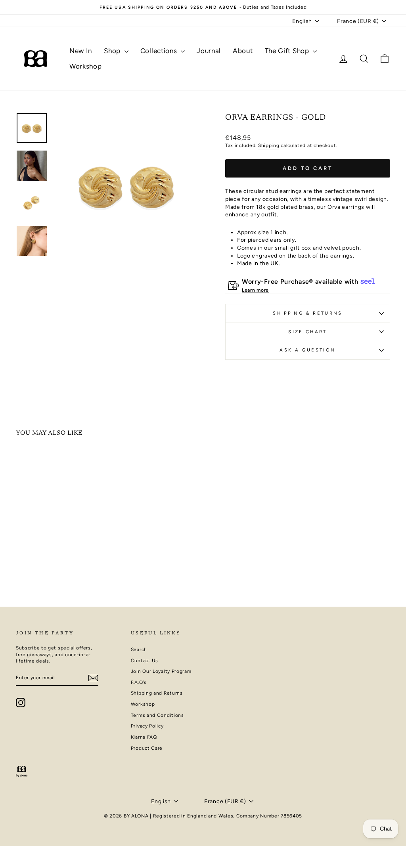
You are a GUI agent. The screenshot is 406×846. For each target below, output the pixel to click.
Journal (209, 51)
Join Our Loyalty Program (161, 671)
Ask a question (307, 350)
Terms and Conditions (157, 715)
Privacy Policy (147, 726)
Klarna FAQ (144, 737)
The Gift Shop (288, 51)
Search (139, 649)
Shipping (269, 145)
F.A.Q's (139, 682)
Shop (113, 51)
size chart (307, 331)
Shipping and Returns (157, 693)
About (243, 51)
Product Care (147, 748)
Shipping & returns (307, 313)
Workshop (85, 66)
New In (80, 51)
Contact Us (144, 660)
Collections (159, 51)
